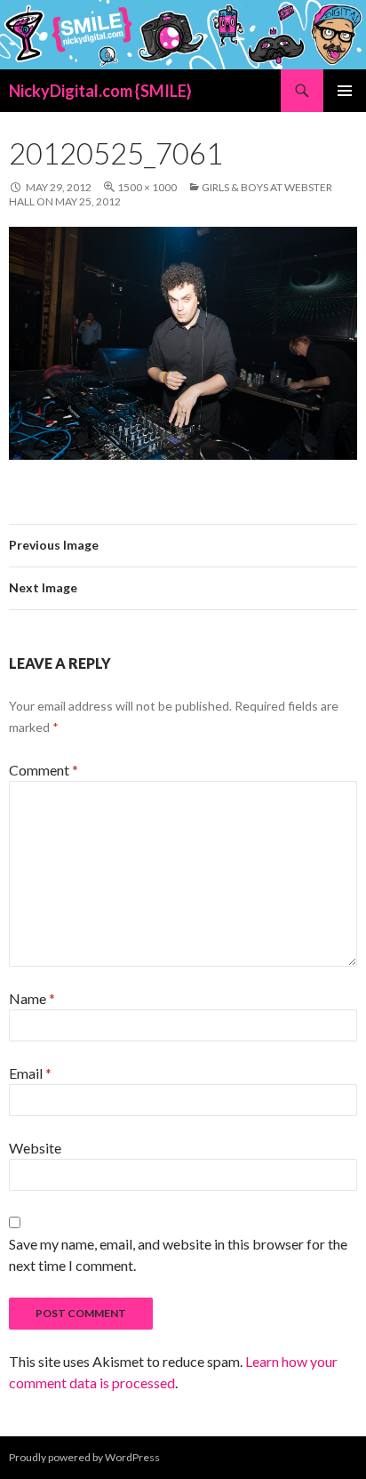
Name (32, 998)
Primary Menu (344, 90)
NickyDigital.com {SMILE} (100, 90)
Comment (43, 769)
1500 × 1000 (147, 187)
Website (35, 1147)
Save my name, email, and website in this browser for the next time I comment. (178, 1254)
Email (30, 1073)
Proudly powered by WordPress (84, 1457)
